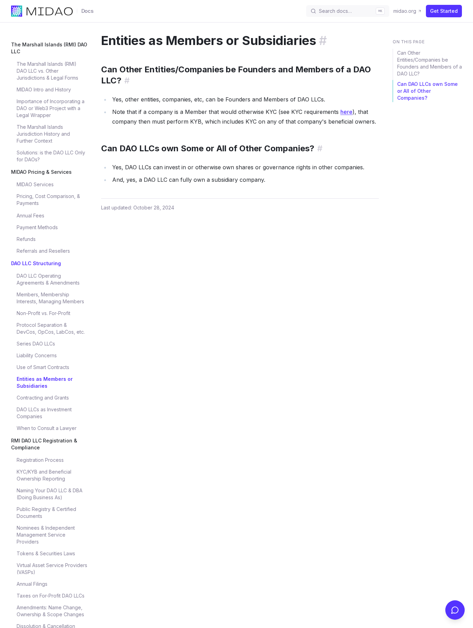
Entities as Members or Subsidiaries (45, 382)
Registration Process (40, 460)
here (346, 111)
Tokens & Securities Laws (46, 553)
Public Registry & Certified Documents (46, 512)
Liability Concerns (37, 355)
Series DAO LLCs (36, 344)
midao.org (404, 11)
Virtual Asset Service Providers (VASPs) (52, 568)
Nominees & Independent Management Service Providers (46, 535)
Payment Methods (37, 227)
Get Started (444, 11)
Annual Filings (32, 584)
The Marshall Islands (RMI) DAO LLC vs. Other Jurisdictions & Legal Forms (47, 71)
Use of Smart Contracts (43, 367)
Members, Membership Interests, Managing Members (50, 297)
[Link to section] (323, 40)
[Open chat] (455, 610)
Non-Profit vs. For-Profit (43, 313)
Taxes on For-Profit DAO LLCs (50, 596)
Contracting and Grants (43, 398)
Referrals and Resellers (43, 251)
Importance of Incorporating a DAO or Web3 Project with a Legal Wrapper (50, 108)
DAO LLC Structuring (36, 263)
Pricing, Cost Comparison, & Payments (48, 199)
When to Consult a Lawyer (47, 428)
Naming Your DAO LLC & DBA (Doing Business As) (49, 493)
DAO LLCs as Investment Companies (44, 412)
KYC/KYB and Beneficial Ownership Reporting (44, 475)
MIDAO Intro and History (44, 89)
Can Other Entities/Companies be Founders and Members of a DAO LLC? (429, 63)
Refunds (26, 239)
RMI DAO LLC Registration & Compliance (44, 444)
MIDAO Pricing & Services (41, 172)
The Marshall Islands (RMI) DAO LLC (49, 48)
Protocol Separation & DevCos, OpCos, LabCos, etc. (51, 328)
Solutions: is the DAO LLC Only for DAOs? (51, 156)
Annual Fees (30, 215)
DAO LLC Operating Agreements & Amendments (48, 279)
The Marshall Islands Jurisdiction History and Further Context (43, 134)
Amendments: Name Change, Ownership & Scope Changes (50, 610)
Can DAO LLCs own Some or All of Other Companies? (427, 91)
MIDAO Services (35, 184)
